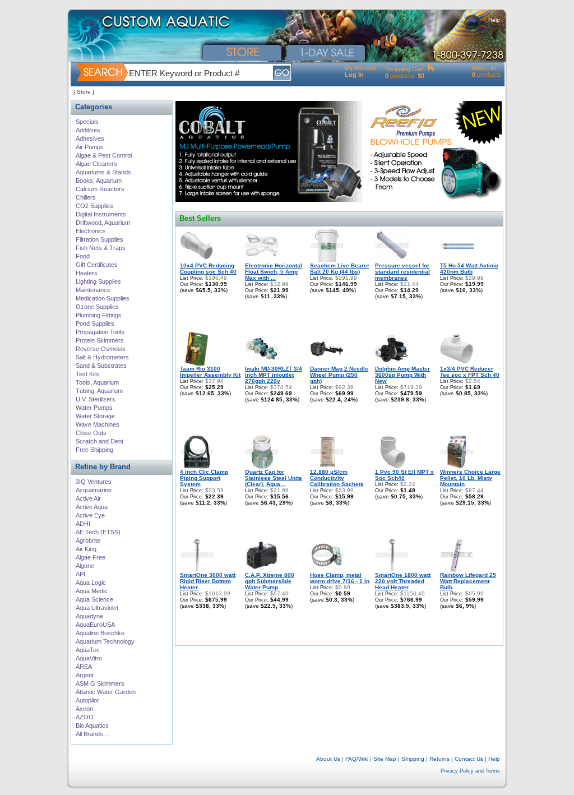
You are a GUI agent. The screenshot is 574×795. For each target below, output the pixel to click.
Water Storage (95, 416)
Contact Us (469, 759)
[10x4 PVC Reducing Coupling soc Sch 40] (197, 260)
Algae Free (90, 557)
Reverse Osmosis (101, 348)
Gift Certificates (97, 264)
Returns (439, 759)
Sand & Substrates (101, 365)
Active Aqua (92, 506)
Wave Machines (97, 424)
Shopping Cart (404, 69)
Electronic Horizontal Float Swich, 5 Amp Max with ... (273, 271)
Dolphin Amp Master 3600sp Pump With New (402, 375)
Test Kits (87, 374)
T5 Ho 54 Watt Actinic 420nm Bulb (469, 268)
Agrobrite (88, 540)
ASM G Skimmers (100, 683)
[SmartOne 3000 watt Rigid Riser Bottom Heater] (197, 570)
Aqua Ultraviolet (97, 607)
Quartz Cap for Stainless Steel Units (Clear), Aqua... (273, 478)
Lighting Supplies (98, 281)
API (80, 574)
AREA (84, 666)
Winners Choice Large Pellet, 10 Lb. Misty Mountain (470, 478)
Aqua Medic (92, 591)
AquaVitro (89, 658)
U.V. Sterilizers (95, 399)
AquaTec (88, 649)
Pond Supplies (95, 323)
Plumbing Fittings (99, 315)
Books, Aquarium (99, 180)
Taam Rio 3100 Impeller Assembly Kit (210, 372)
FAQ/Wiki (356, 759)
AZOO (85, 717)
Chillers (86, 197)
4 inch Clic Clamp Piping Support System (204, 478)
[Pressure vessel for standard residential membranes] (392, 260)
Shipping (412, 759)
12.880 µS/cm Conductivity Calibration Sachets (337, 478)
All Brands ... (93, 734)
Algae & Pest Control (104, 155)
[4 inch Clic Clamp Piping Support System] (197, 467)
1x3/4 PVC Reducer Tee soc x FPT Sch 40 (469, 372)
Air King (86, 549)
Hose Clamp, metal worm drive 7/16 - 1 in (339, 578)
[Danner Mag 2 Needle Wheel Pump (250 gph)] (327, 363)
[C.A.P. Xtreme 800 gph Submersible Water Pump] (262, 570)
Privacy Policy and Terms (470, 771)
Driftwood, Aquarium (103, 222)
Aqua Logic (91, 582)
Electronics (91, 231)
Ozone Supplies (97, 306)
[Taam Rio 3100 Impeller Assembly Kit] (197, 363)
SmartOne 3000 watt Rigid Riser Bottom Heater (207, 581)
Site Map (384, 759)
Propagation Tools (100, 332)
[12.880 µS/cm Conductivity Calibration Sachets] (327, 467)
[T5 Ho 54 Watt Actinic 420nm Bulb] (457, 260)
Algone (85, 565)
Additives (88, 130)
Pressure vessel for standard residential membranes (402, 271)
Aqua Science (94, 599)
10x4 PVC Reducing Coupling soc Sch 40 (208, 268)
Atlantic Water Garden (106, 691)
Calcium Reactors (100, 189)
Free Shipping (94, 449)
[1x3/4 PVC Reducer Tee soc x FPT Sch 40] (457, 363)
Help (494, 20)
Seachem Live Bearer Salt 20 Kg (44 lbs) (339, 268)
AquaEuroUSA (95, 624)
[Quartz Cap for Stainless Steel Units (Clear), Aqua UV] (262, 467)
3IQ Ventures (94, 481)
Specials (87, 121)
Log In (354, 74)
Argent (85, 675)
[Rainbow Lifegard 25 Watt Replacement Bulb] (457, 570)
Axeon (84, 708)
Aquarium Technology (105, 641)
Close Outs (91, 432)
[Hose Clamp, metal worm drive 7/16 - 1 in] (327, 570)
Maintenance (93, 289)
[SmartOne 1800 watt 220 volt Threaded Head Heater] (392, 570)
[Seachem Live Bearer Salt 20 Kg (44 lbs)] (327, 260)
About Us (328, 759)
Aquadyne (89, 616)
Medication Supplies (102, 298)
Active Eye (90, 515)
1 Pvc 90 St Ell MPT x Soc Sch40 (404, 475)
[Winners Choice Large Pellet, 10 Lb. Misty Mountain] (457, 467)
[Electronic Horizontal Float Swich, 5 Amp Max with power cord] (262, 260)
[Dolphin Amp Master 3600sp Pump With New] (392, 363)
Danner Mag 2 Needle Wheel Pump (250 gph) (339, 375)
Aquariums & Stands (103, 172)
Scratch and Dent (99, 441)
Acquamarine (94, 490)
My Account (361, 67)
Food (83, 256)
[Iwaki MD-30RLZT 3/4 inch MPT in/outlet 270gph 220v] (262, 363)
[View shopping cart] (430, 69)
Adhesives (90, 138)
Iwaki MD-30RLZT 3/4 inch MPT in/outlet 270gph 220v (273, 375)
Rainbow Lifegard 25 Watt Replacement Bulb (468, 581)
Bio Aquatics (92, 725)
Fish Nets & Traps (101, 247)
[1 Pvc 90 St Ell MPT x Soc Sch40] (392, 467)
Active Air (88, 498)
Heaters (87, 273)
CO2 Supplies (94, 205)
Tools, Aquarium (97, 382)
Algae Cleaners (96, 163)
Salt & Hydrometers (102, 357)
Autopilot (87, 700)
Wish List (484, 67)
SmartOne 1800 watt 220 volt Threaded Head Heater (402, 581)
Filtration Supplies (99, 239)
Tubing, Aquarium (99, 390)
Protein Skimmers (100, 340)
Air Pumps (90, 147)
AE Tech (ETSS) (98, 532)
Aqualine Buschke (100, 633)
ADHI (83, 523)
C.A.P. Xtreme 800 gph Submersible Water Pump (269, 581)
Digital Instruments (101, 214)
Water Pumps (94, 407)
